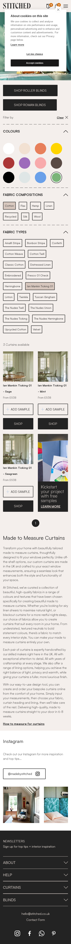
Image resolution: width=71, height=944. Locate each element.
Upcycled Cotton (15, 329)
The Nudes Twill (14, 307)
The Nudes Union (40, 307)
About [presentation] (9, 862)
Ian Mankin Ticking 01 (40, 286)
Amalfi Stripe (12, 243)
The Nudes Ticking (16, 318)
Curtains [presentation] (12, 887)
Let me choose (35, 54)
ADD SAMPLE (20, 409)
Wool (37, 216)
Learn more (17, 44)
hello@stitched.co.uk (36, 914)
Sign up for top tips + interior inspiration (29, 846)
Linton (8, 297)
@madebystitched (20, 774)
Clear (60, 117)
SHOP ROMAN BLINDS (30, 105)
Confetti (57, 243)
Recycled (10, 216)
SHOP (18, 424)
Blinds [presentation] (9, 899)
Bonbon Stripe (36, 243)
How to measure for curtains (23, 724)
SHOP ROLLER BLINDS (30, 90)
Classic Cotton (14, 264)
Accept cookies (35, 63)
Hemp (35, 205)
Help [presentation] (7, 874)
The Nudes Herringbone (48, 318)
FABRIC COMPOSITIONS (23, 195)
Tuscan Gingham (45, 297)
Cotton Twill (37, 253)
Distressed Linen (40, 264)
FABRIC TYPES (15, 232)
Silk (25, 216)
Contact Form (35, 920)
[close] (58, 9)
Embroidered (13, 275)
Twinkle (23, 297)
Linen (49, 205)
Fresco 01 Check (38, 275)
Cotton (9, 205)
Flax (23, 205)
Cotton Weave (14, 253)
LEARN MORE (50, 506)
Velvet (36, 329)
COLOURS (11, 131)
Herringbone (12, 286)
